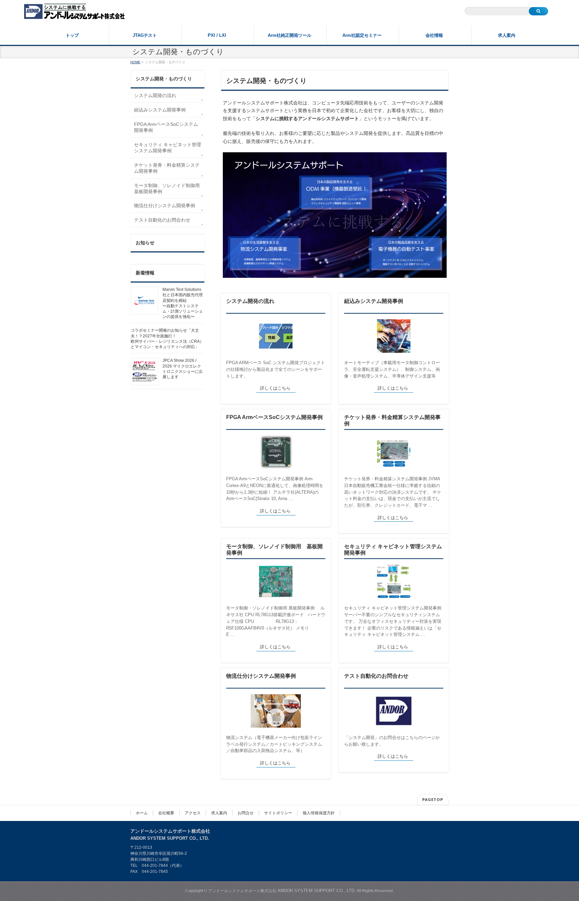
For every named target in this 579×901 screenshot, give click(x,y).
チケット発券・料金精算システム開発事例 (392, 420)
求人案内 (219, 813)
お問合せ (246, 813)
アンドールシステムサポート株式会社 (282, 890)
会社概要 (166, 813)
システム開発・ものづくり (164, 78)
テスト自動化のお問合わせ (376, 676)
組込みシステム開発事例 (373, 301)
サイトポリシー (278, 813)
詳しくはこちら (275, 388)
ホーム (142, 813)
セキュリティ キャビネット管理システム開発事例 (393, 550)
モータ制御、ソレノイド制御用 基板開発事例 (274, 550)
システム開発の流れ (250, 301)
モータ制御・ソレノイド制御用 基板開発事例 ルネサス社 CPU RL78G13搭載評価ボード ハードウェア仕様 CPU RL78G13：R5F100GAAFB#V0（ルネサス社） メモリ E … (276, 621)
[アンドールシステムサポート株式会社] (74, 12)
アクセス (193, 813)
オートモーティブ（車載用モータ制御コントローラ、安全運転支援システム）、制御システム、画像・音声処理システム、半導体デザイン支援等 (392, 369)
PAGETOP (432, 799)
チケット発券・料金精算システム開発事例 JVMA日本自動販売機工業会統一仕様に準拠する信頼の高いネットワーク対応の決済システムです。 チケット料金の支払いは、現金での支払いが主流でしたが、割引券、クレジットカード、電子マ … (392, 492)
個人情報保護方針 (319, 813)
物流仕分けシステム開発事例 (261, 676)
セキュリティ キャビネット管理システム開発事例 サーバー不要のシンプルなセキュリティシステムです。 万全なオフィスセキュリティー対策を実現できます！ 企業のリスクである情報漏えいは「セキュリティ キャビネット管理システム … (392, 621)
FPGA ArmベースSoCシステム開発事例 (274, 417)
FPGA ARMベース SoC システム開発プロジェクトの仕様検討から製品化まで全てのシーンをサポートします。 (275, 369)
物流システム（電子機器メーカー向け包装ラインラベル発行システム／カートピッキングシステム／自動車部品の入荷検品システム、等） (274, 744)
